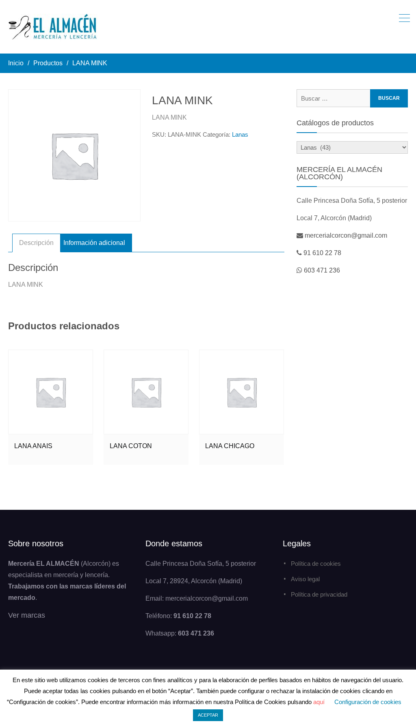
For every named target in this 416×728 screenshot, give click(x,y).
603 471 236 (322, 270)
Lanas (240, 134)
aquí (319, 701)
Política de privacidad (319, 594)
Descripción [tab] (36, 242)
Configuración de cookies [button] (367, 701)
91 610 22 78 (322, 252)
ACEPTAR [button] (208, 715)
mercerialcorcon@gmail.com (346, 235)
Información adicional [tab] (94, 242)
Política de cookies (316, 563)
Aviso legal (305, 579)
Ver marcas (26, 615)
